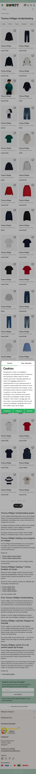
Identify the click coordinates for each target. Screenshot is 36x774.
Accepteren (7, 411)
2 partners (13, 381)
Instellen (29, 411)
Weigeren (19, 411)
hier (23, 399)
